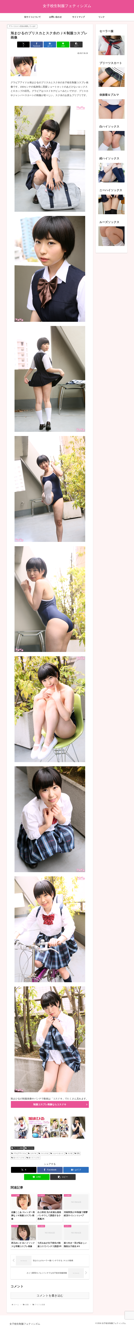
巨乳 (78, 1153)
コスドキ (33, 1153)
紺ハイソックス (34, 1158)
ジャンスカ (44, 1153)
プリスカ (30, 1148)
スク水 (70, 1153)
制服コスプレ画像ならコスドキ (49, 1104)
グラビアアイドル (19, 1153)
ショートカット (57, 1153)
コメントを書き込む (50, 1295)
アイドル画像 (18, 1148)
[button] (76, 44)
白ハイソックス (18, 1158)
